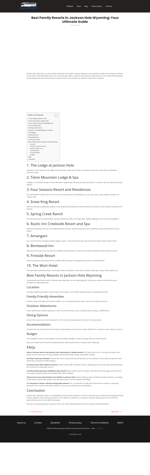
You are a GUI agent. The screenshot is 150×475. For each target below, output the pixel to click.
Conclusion (31, 159)
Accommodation (35, 152)
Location (32, 144)
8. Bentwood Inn (33, 135)
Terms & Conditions (99, 423)
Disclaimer (55, 423)
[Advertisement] (67, 34)
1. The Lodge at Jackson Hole (37, 118)
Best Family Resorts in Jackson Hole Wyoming (43, 142)
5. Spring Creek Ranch (35, 128)
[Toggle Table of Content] (55, 115)
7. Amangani (32, 132)
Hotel (79, 6)
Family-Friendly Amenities (38, 146)
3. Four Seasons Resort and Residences (40, 123)
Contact (109, 6)
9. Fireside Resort (33, 137)
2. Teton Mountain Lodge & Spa (38, 121)
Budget (32, 155)
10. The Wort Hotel (34, 140)
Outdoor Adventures (36, 148)
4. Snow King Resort (34, 125)
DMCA (120, 423)
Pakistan (70, 6)
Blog (86, 6)
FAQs (29, 157)
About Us (21, 423)
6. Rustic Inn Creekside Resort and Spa (40, 130)
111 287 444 (99, 428)
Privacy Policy (96, 6)
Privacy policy (75, 423)
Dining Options (35, 150)
